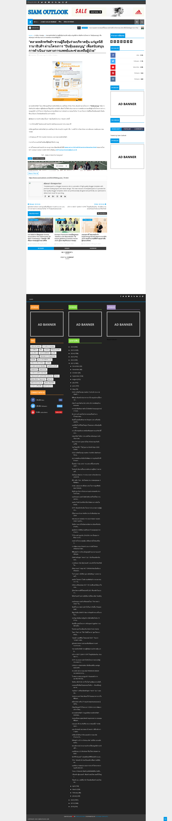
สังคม (57, 376)
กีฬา (41, 349)
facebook (93, 248)
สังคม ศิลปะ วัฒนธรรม (38, 379)
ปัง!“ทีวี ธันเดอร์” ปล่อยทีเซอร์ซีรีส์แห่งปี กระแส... (86, 757)
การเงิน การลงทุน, (52, 55)
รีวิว (60, 22)
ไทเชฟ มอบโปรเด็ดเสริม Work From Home (85, 629)
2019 (72, 803)
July (73, 383)
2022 (72, 360)
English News (69, 22)
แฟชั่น (48, 363)
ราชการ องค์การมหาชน (38, 372)
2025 (72, 350)
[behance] (59, 2)
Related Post (34, 213)
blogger (41, 248)
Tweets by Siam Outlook (118, 135)
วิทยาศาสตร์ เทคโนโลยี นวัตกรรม (42, 376)
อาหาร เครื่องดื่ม (36, 386)
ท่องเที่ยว (34, 353)
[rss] (55, 2)
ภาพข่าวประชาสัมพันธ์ (48, 22)
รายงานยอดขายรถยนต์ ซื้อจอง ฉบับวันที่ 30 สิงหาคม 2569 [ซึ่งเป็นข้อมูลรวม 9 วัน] (97, 28)
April (74, 786)
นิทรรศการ (34, 356)
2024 (72, 353)
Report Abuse (112, 340)
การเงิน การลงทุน (39, 35)
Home (30, 35)
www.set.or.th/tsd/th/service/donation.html (80, 147)
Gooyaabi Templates (102, 816)
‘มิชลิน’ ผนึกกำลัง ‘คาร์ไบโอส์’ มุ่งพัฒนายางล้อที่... (86, 682)
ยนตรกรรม (68, 27)
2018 (72, 806)
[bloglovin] (48, 2)
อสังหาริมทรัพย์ (49, 382)
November (76, 369)
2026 (72, 347)
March (74, 789)
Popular (127, 129)
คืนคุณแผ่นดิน (55, 349)
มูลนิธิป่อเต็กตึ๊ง (52, 366)
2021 (72, 363)
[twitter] (41, 2)
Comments (138, 129)
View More (103, 213)
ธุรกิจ (53, 353)
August (74, 379)
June (74, 386)
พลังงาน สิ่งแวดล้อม (37, 363)
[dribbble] (52, 2)
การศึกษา (34, 349)
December (76, 366)
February (75, 793)
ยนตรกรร (34, 369)
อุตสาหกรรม (48, 386)
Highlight (116, 129)
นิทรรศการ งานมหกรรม (48, 356)
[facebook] (38, 2)
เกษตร (47, 349)
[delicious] (66, 2)
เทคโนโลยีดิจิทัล (45, 353)
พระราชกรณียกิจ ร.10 (45, 359)
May (74, 389)
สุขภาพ (50, 379)
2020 (72, 800)
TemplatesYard (80, 816)
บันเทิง (33, 359)
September (76, 376)
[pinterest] (45, 2)
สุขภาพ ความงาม (36, 382)
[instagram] (62, 2)
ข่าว (35, 22)
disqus (67, 248)
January (75, 796)
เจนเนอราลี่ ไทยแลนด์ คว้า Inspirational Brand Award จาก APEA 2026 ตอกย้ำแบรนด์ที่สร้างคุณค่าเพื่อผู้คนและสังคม (94, 238)
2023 (72, 357)
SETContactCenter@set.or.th (66, 150)
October (75, 373)
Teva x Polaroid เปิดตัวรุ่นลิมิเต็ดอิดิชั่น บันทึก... (86, 771)
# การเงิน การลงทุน (38, 158)
